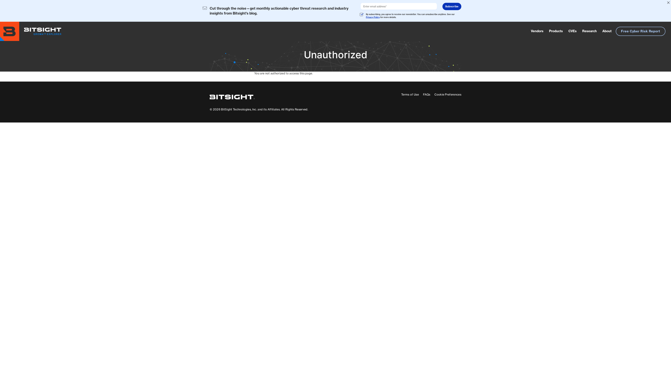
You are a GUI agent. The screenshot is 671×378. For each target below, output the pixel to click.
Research (589, 31)
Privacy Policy (373, 17)
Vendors (537, 31)
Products (556, 31)
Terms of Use (410, 94)
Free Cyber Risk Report (640, 31)
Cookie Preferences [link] (447, 94)
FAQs (426, 94)
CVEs (572, 31)
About (607, 31)
